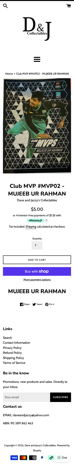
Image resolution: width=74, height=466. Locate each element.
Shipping (30, 226)
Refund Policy (12, 353)
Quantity (37, 238)
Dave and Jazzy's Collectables (40, 445)
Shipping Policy (13, 358)
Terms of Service (14, 363)
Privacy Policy (12, 348)
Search (7, 338)
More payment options (37, 279)
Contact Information (16, 343)
